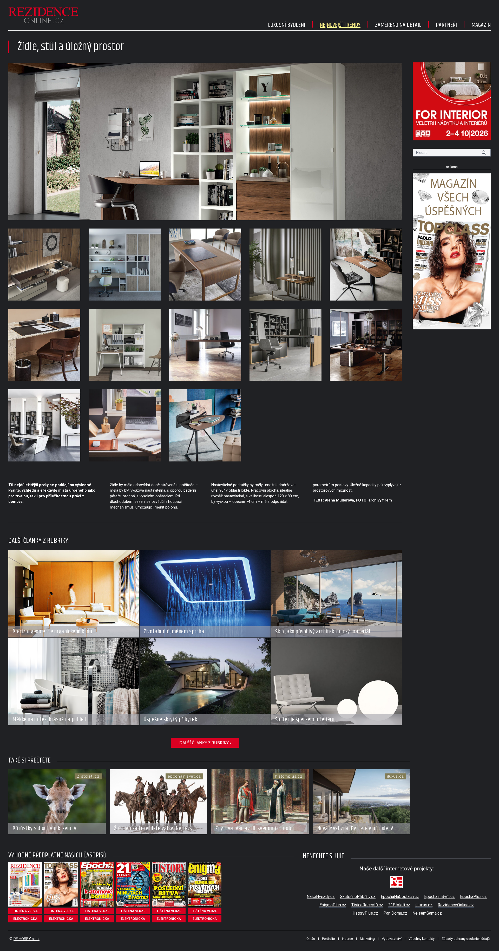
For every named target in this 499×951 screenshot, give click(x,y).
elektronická (25, 919)
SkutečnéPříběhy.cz (358, 896)
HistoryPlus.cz (364, 913)
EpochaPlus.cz (473, 896)
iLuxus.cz (423, 904)
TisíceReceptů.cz (367, 904)
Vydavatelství (392, 939)
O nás (310, 939)
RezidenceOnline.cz (456, 904)
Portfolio (328, 939)
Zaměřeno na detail (398, 25)
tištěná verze (25, 911)
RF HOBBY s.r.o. (27, 939)
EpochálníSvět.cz (439, 896)
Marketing (367, 939)
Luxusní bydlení (286, 25)
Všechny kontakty (422, 939)
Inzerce (347, 939)
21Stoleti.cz (399, 904)
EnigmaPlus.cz (332, 904)
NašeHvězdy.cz (321, 896)
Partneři (446, 25)
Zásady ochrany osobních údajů (466, 939)
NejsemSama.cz (427, 913)
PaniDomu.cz (395, 913)
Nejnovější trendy (340, 25)
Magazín (481, 25)
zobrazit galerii (205, 141)
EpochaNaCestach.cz (400, 896)
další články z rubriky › (205, 743)
